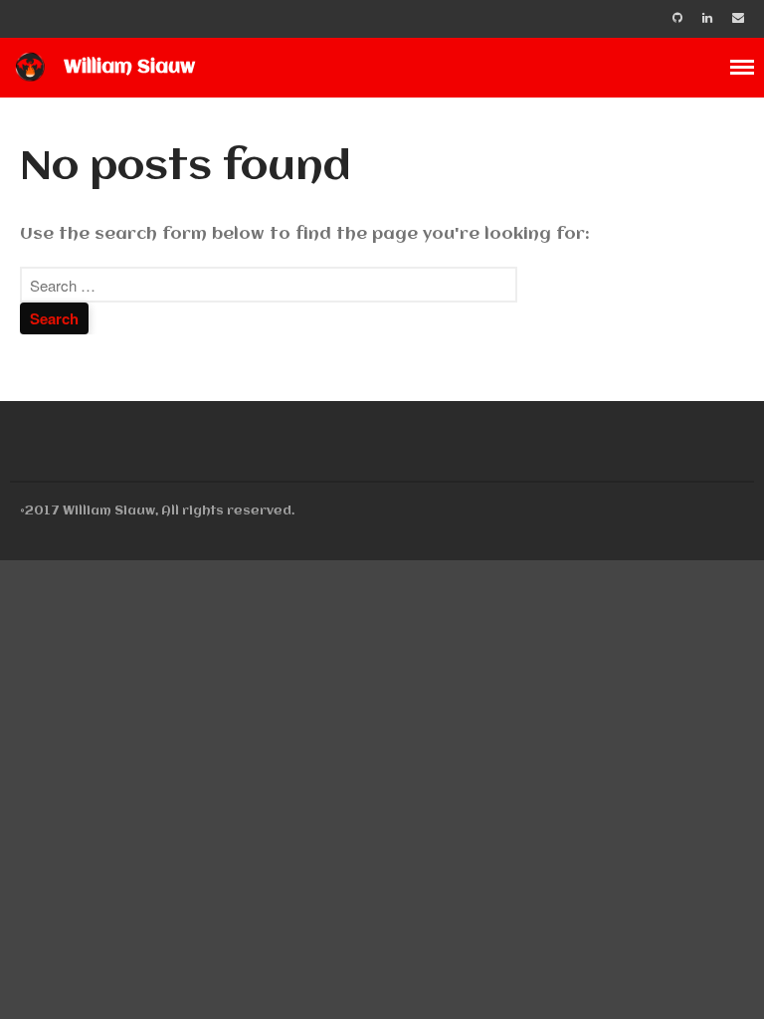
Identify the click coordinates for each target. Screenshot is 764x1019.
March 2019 (594, 778)
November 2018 (609, 896)
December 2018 (609, 867)
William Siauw (129, 68)
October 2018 (602, 924)
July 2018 (583, 983)
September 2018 (612, 954)
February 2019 (604, 808)
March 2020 (596, 749)
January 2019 (599, 837)
